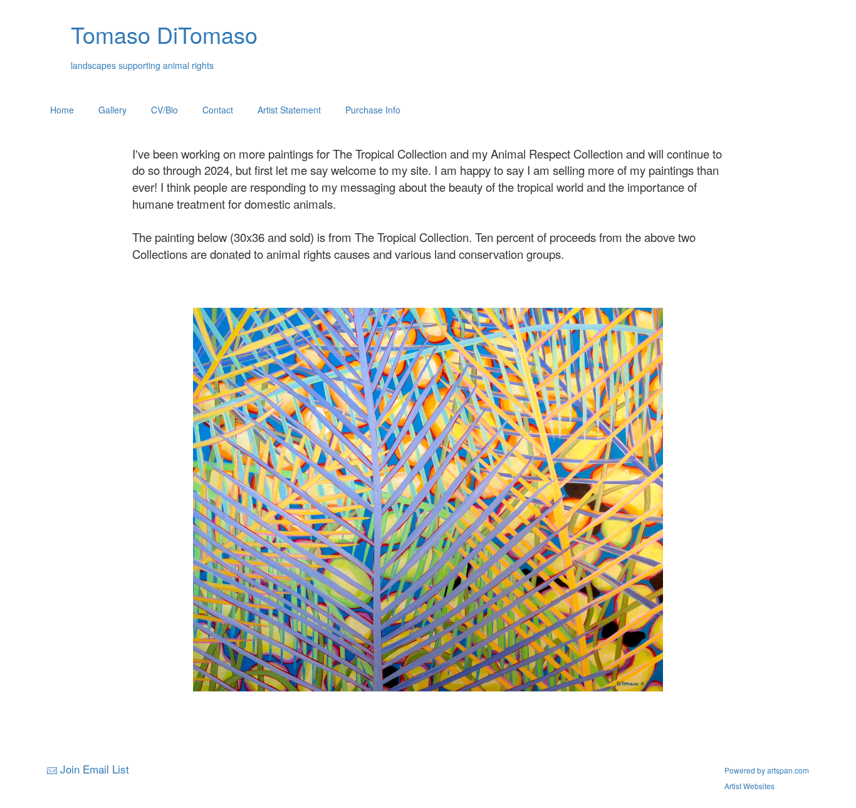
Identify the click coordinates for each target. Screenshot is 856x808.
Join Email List (94, 769)
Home (62, 109)
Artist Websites (749, 785)
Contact (217, 109)
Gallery (112, 109)
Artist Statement (289, 109)
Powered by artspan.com (766, 770)
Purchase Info (372, 109)
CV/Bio (164, 109)
